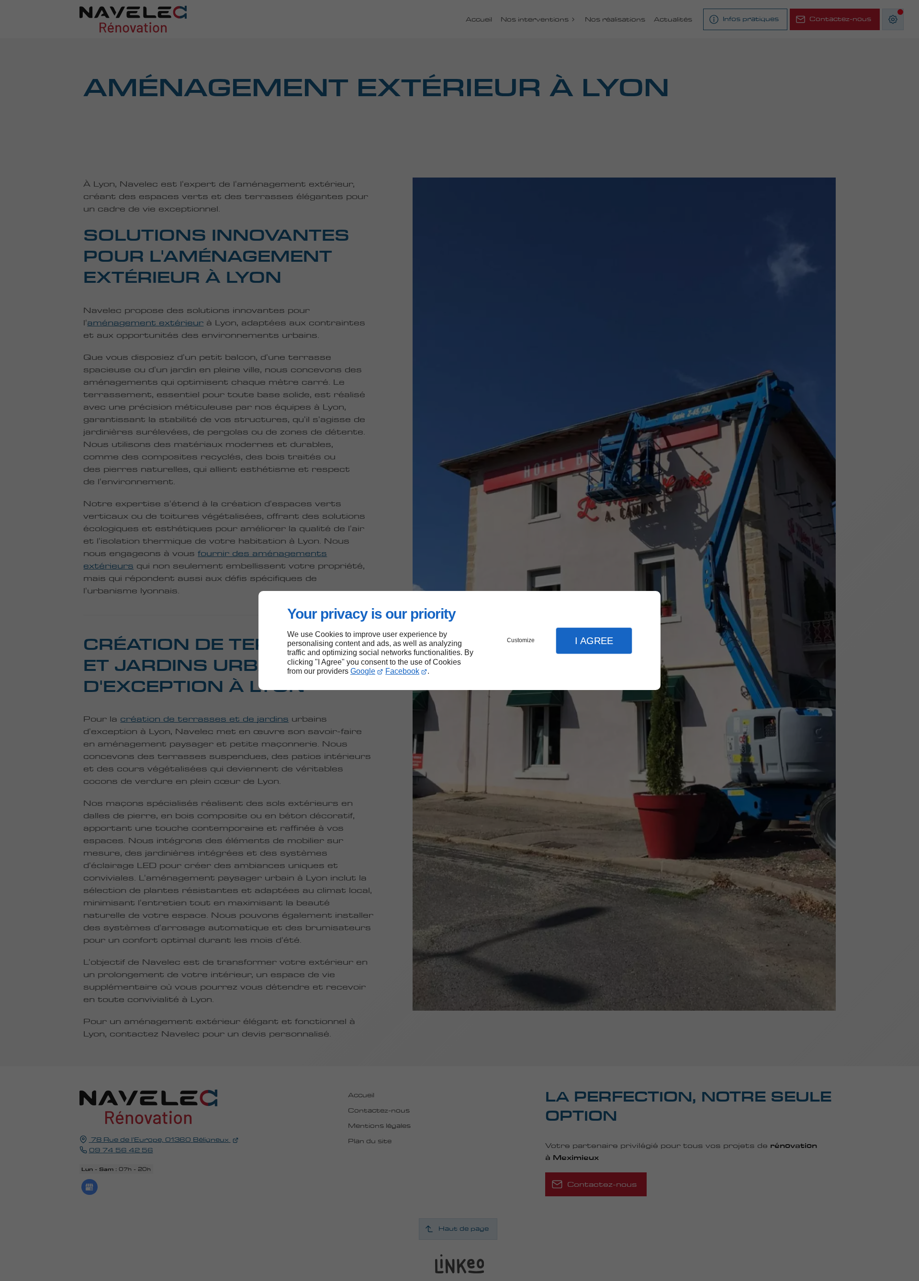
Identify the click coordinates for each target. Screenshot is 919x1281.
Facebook (402, 671)
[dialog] (459, 640)
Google (362, 671)
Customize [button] (521, 640)
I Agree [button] (594, 640)
